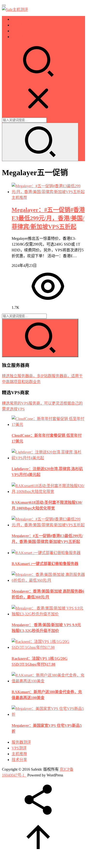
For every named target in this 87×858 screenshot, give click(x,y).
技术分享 (19, 37)
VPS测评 (19, 25)
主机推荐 (19, 31)
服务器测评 (21, 19)
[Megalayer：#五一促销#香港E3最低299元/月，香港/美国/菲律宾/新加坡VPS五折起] (48, 192)
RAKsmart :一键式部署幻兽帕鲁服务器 (45, 564)
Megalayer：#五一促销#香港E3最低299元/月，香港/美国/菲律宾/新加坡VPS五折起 (48, 218)
